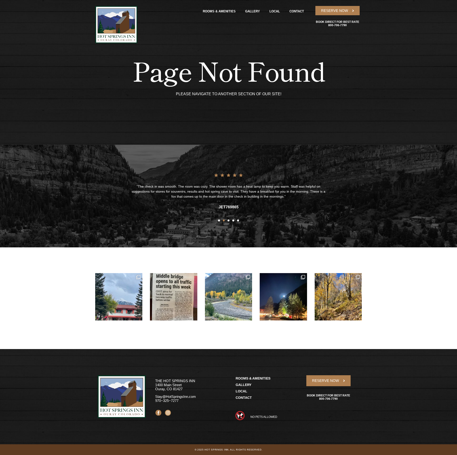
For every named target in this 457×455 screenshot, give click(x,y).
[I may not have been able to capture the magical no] (283, 296)
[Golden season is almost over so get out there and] (338, 296)
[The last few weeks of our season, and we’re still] (228, 296)
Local (274, 11)
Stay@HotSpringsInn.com (175, 397)
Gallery (252, 11)
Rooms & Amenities (219, 11)
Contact (296, 11)
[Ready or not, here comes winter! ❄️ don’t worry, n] (118, 296)
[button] (219, 220)
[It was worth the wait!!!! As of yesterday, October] (173, 296)
